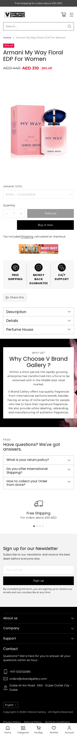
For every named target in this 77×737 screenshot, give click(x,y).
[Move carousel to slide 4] (43, 526)
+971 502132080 (20, 671)
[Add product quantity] (21, 213)
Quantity (9, 205)
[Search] (69, 26)
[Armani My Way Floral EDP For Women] (38, 127)
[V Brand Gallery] (15, 14)
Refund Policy (33, 722)
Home (7, 37)
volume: (13, 186)
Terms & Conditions (57, 722)
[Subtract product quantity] (6, 213)
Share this (17, 297)
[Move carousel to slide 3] (40, 526)
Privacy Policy (12, 722)
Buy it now (45, 225)
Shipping (27, 236)
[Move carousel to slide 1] (34, 526)
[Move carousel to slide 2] (37, 526)
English (9, 704)
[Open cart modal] (63, 14)
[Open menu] (71, 14)
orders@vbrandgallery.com (28, 678)
